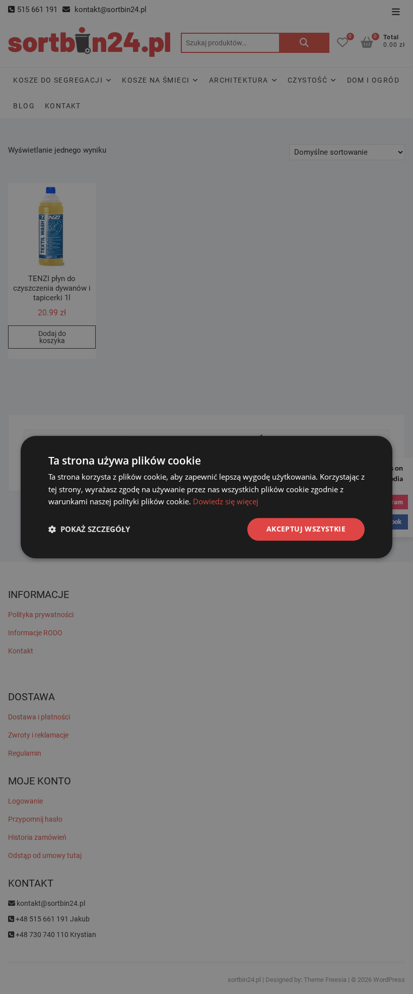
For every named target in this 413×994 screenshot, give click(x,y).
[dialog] (206, 497)
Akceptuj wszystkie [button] (306, 529)
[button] (89, 529)
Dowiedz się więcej (225, 502)
